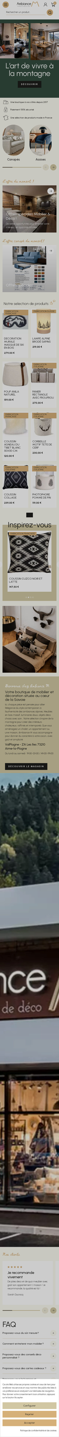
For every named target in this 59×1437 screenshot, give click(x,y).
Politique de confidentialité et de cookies (38, 1430)
